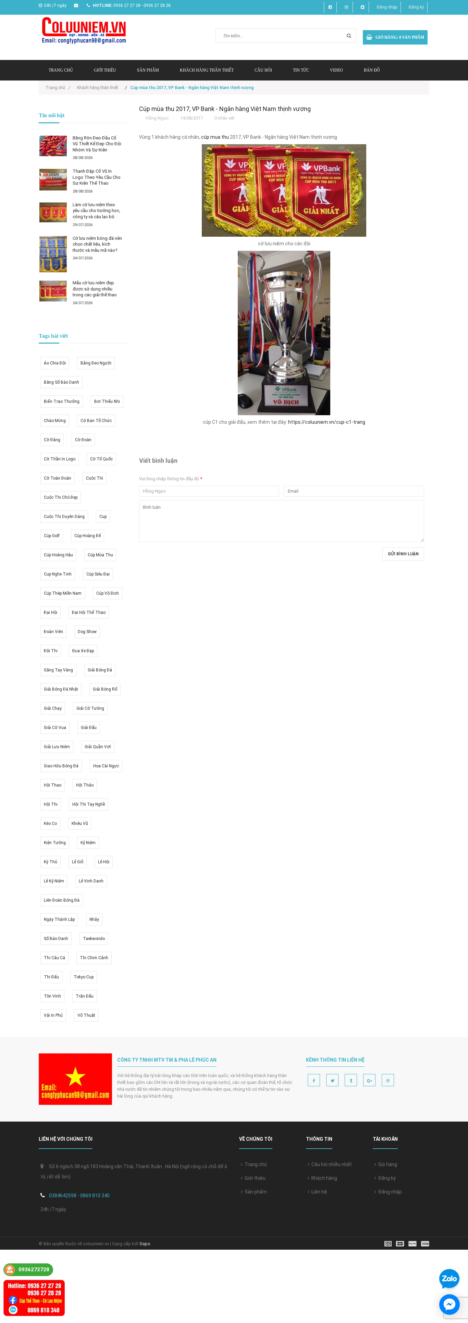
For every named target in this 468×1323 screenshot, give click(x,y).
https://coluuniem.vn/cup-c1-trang (326, 422)
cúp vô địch (107, 593)
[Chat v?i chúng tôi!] (449, 1304)
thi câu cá (54, 957)
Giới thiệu (105, 70)
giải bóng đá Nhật (61, 689)
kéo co (50, 823)
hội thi (51, 804)
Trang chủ (255, 1164)
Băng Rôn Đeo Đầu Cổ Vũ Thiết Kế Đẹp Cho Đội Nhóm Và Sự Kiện (97, 143)
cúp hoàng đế (87, 535)
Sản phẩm (148, 70)
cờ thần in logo (59, 459)
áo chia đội (55, 363)
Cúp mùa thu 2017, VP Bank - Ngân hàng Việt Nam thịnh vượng (225, 108)
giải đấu (89, 727)
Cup (103, 516)
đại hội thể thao (89, 612)
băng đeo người (96, 363)
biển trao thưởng (61, 401)
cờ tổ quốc (101, 459)
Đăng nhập (387, 7)
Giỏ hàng (386, 1164)
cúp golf (52, 535)
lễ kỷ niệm (54, 881)
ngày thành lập (59, 919)
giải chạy (53, 708)
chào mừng (55, 420)
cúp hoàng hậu (58, 555)
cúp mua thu (215, 137)
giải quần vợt (98, 746)
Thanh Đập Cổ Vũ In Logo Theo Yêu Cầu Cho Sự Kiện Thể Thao (97, 177)
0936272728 (34, 1269)
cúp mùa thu (100, 555)
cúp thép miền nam (63, 593)
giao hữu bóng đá (61, 766)
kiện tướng (55, 842)
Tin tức (301, 70)
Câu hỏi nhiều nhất (330, 1164)
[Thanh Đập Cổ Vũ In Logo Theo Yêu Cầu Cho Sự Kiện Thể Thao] (53, 179)
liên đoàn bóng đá (61, 900)
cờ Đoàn (83, 439)
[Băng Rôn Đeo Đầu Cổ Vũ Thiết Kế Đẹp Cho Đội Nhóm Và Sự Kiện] (53, 146)
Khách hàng (323, 1178)
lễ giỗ (77, 862)
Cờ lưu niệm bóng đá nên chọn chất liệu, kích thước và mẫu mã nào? (97, 244)
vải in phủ (53, 1015)
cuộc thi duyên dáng (64, 516)
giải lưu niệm (57, 746)
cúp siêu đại (98, 574)
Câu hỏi (263, 70)
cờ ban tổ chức (96, 420)
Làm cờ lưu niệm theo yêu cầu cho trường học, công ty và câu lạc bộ (96, 210)
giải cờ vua (55, 727)
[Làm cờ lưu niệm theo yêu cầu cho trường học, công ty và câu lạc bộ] (53, 212)
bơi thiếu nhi (107, 401)
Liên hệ (318, 1192)
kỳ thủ (50, 862)
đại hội (50, 612)
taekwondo (94, 938)
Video (336, 70)
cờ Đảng (52, 439)
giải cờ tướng (90, 708)
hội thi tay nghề (88, 804)
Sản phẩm (255, 1192)
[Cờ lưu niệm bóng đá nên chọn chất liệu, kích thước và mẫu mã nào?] (53, 254)
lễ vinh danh (91, 881)
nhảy (94, 919)
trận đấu (85, 996)
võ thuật (86, 1015)
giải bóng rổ (105, 689)
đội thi (51, 650)
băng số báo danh (61, 382)
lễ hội (103, 862)
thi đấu (51, 977)
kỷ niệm (88, 842)
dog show (87, 631)
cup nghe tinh (58, 574)
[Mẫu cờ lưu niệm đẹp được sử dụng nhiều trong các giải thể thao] (53, 291)
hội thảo (85, 785)
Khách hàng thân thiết (207, 70)
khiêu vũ (80, 823)
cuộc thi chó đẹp (60, 497)
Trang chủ (61, 70)
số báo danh (56, 938)
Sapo (144, 1243)
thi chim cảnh (94, 957)
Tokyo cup (84, 977)
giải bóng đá (100, 670)
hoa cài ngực (106, 766)
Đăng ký (416, 7)
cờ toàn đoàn (57, 478)
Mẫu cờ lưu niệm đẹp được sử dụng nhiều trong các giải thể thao (95, 288)
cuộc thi (94, 478)
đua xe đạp (83, 650)
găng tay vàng (58, 670)
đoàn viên (53, 631)
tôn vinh (52, 996)
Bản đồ (372, 70)
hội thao (52, 785)
